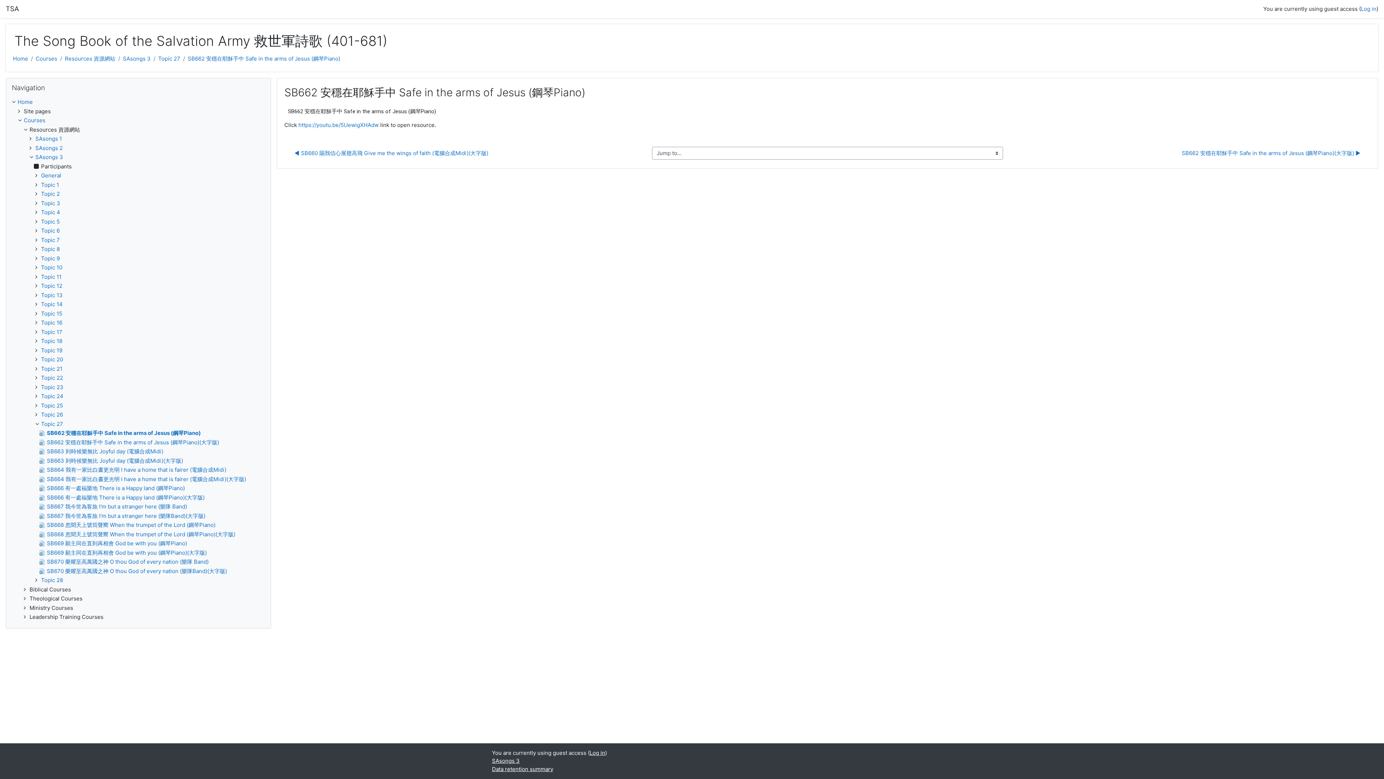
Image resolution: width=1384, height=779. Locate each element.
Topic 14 (52, 304)
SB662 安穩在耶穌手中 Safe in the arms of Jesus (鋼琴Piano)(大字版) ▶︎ (1271, 153)
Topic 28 (52, 580)
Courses (46, 58)
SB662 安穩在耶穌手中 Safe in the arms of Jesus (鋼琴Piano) (264, 58)
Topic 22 (52, 377)
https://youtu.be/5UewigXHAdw (338, 125)
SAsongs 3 (137, 58)
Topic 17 (51, 332)
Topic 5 (50, 221)
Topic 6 (50, 230)
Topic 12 (51, 285)
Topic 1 (50, 184)
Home (20, 58)
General (51, 175)
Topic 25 (52, 405)
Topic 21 (51, 368)
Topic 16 (51, 322)
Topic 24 (52, 396)
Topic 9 (50, 258)
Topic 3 (50, 203)
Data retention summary (522, 769)
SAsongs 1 (48, 138)
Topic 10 (51, 267)
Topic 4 (50, 212)
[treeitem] (138, 102)
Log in (1368, 8)
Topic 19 (51, 350)
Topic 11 (51, 276)
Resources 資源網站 (90, 58)
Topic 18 (51, 341)
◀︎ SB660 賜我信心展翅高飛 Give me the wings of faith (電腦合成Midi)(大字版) (391, 153)
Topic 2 (50, 193)
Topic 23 (52, 387)
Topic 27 (169, 58)
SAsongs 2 (49, 148)
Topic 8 (50, 249)
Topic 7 (50, 240)
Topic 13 (52, 295)
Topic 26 (52, 414)
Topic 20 (52, 359)
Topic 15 (51, 313)
